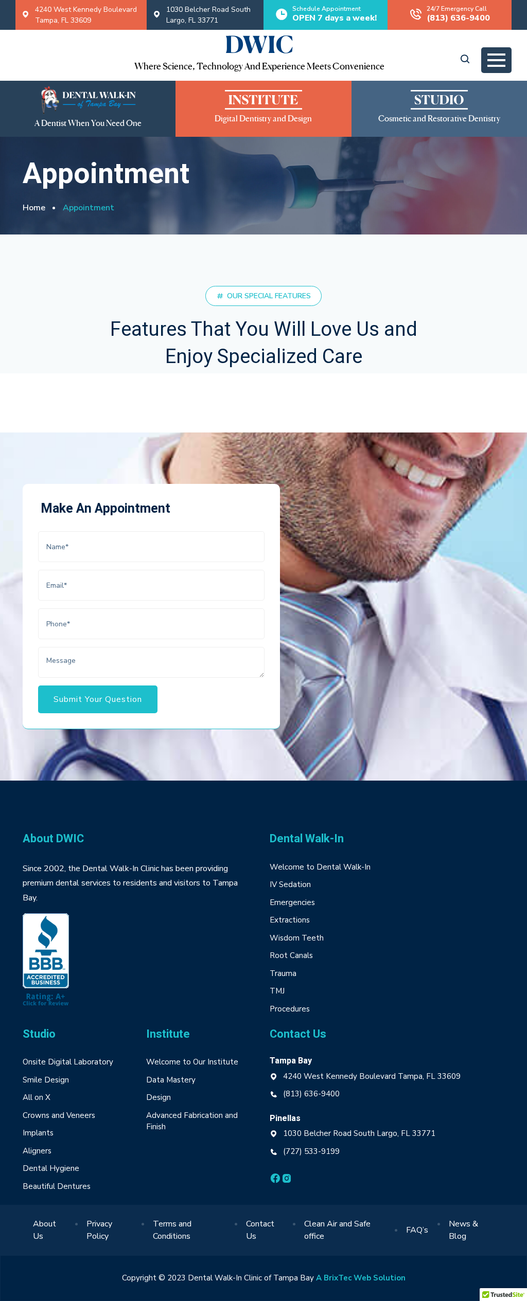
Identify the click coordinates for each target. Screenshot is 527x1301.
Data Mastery (171, 1080)
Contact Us (260, 1230)
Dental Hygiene (51, 1168)
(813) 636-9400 (311, 1094)
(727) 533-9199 (311, 1151)
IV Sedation (290, 884)
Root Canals (291, 955)
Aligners (37, 1151)
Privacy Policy (99, 1230)
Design (159, 1097)
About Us (44, 1230)
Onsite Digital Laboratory (68, 1062)
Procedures (290, 1009)
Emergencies (292, 902)
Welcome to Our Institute (192, 1062)
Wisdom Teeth (297, 938)
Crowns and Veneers (59, 1115)
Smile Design (46, 1080)
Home (34, 207)
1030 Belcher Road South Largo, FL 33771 (208, 15)
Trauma (283, 973)
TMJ (277, 991)
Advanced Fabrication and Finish (192, 1121)
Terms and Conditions (172, 1230)
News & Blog (463, 1230)
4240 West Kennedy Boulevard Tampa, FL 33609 (86, 15)
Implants (38, 1133)
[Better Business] (46, 961)
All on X (36, 1097)
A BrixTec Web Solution (361, 1278)
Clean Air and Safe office (337, 1230)
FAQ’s (417, 1230)
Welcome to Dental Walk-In (320, 867)
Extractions (290, 920)
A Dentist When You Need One (88, 124)
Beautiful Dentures (57, 1186)
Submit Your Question (98, 699)
